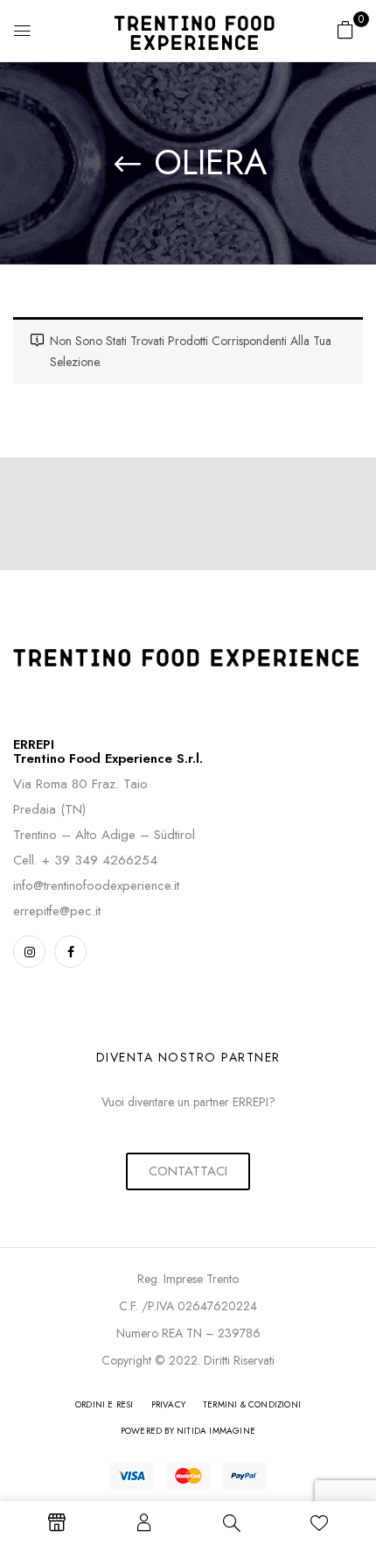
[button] (345, 30)
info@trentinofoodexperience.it (96, 885)
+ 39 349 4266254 (99, 860)
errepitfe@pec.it (57, 911)
